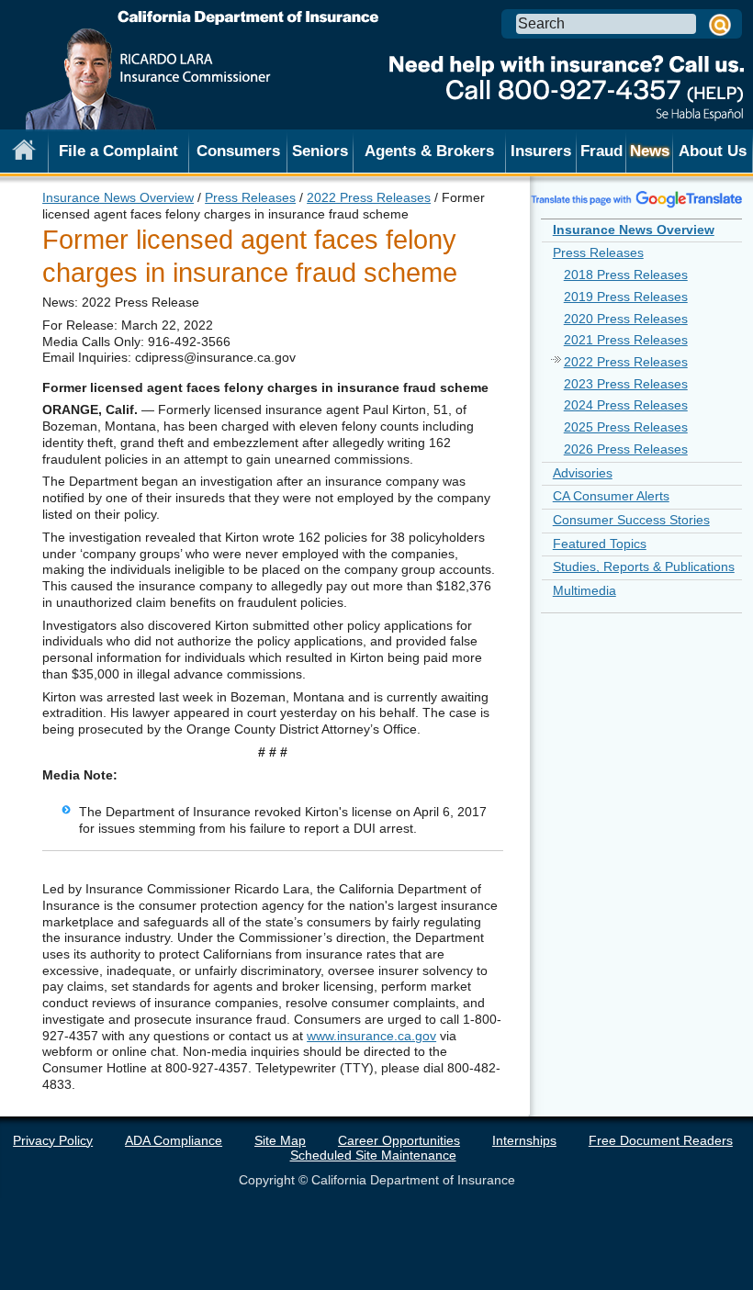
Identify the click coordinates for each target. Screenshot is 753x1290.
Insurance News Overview (118, 197)
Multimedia (584, 590)
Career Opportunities (399, 1140)
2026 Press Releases (626, 449)
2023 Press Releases (626, 383)
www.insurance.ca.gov (371, 1035)
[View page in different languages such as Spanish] (637, 198)
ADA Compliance (173, 1140)
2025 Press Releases (626, 427)
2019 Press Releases (626, 296)
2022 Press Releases (369, 197)
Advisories (583, 473)
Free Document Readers (661, 1140)
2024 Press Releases (626, 405)
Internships (524, 1140)
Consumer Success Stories (631, 519)
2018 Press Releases (626, 274)
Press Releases (250, 197)
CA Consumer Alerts (611, 495)
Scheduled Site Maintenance (373, 1155)
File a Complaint (118, 150)
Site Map (280, 1140)
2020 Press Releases (626, 318)
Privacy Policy (53, 1140)
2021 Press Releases (626, 339)
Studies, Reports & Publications (644, 566)
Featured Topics (599, 543)
